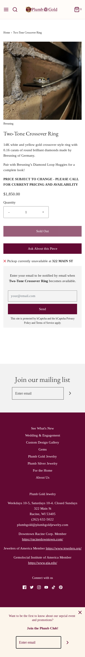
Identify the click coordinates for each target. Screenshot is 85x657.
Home (6, 32)
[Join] (70, 393)
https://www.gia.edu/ (42, 563)
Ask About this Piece (42, 248)
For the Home (42, 470)
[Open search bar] (16, 9)
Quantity (9, 202)
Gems (43, 449)
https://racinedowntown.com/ (42, 539)
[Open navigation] (6, 9)
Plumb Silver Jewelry (43, 463)
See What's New (42, 428)
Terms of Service (45, 322)
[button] (42, 81)
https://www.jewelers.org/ (64, 548)
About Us (42, 477)
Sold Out (42, 231)
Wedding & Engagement (42, 435)
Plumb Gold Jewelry (42, 456)
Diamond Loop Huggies (50, 164)
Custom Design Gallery (42, 442)
